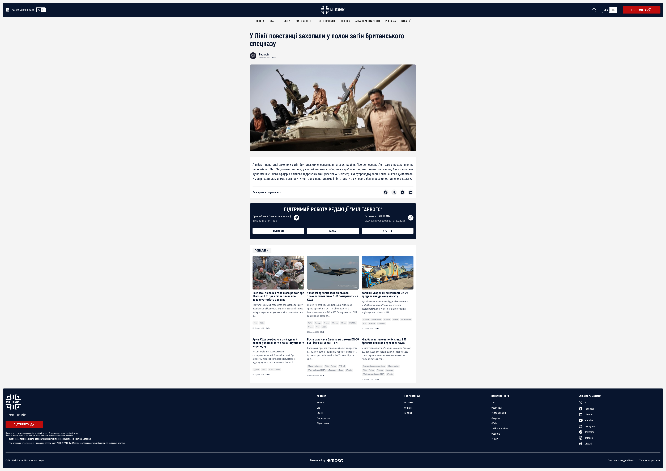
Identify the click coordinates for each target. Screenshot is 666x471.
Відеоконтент (304, 21)
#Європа (335, 323)
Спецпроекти (327, 21)
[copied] (296, 218)
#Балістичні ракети (315, 366)
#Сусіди (372, 323)
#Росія (310, 327)
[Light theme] (39, 10)
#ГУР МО (342, 366)
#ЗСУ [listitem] (494, 402)
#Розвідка (332, 370)
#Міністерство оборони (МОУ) (373, 374)
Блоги (286, 21)
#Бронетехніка (393, 366)
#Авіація (318, 323)
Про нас (345, 21)
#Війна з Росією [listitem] (499, 428)
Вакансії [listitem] (408, 413)
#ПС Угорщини (406, 319)
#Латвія (343, 323)
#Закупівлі (389, 370)
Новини (259, 21)
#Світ (255, 323)
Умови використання (649, 460)
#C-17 (310, 323)
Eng (613, 9)
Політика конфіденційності (621, 460)
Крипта (387, 230)
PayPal (333, 230)
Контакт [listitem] (408, 407)
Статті (273, 21)
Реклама (390, 21)
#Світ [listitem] (494, 423)
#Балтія (326, 323)
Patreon (278, 230)
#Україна (349, 370)
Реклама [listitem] (408, 402)
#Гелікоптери (376, 319)
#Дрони (256, 369)
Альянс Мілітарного (367, 21)
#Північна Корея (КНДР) (317, 370)
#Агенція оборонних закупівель (374, 366)
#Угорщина (381, 323)
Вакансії (406, 21)
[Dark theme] (43, 10)
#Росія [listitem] (494, 439)
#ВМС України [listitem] (498, 413)
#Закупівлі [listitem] (496, 407)
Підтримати (639, 9)
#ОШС (264, 369)
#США (262, 323)
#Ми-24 (395, 319)
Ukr (606, 9)
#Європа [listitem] (495, 433)
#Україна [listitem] (496, 418)
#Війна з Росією (330, 366)
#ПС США (352, 323)
